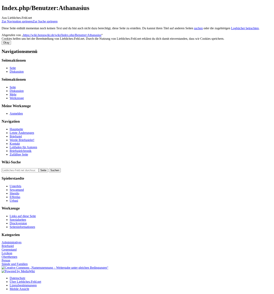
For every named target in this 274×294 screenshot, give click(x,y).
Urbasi (14, 200)
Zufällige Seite (19, 154)
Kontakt (15, 143)
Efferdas (15, 197)
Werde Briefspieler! (22, 140)
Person (6, 260)
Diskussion (17, 71)
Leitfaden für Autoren (23, 147)
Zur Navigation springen (17, 21)
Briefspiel (16, 136)
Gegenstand (9, 249)
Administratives (11, 242)
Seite (13, 68)
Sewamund (17, 189)
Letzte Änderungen (22, 132)
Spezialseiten (18, 219)
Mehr (13, 94)
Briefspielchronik (20, 151)
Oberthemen (9, 256)
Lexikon (7, 253)
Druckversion (18, 223)
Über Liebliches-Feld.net (25, 281)
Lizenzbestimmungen (23, 285)
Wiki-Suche (11, 162)
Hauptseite (16, 129)
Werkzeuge (17, 98)
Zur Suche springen (45, 21)
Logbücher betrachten (245, 28)
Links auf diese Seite (23, 216)
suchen (198, 28)
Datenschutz (17, 278)
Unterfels (15, 186)
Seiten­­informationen (22, 227)
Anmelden (16, 113)
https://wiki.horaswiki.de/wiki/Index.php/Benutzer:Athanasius (62, 35)
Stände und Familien (15, 264)
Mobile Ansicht (19, 289)
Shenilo (14, 193)
